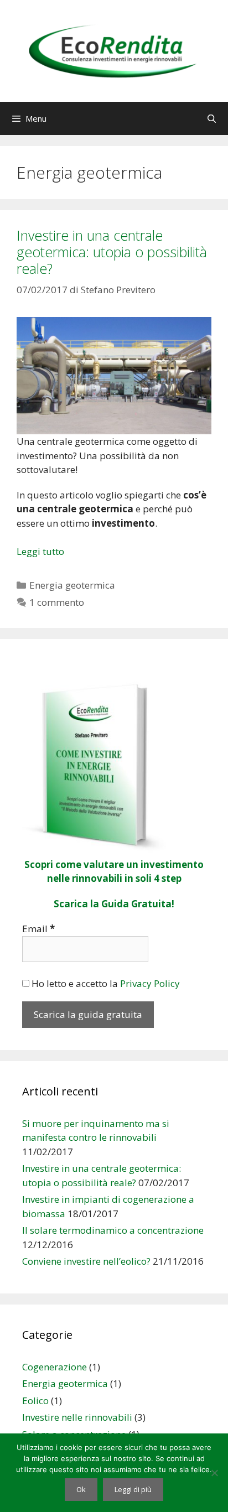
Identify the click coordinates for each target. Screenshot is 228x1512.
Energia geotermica (72, 585)
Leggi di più (133, 1489)
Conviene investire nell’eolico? (86, 1261)
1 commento (56, 602)
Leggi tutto (40, 551)
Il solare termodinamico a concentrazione (113, 1230)
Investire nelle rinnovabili (77, 1417)
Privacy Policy (150, 983)
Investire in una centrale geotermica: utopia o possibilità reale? (112, 252)
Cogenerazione (54, 1366)
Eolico (35, 1400)
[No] (214, 1472)
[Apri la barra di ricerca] (211, 118)
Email (38, 928)
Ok (81, 1489)
